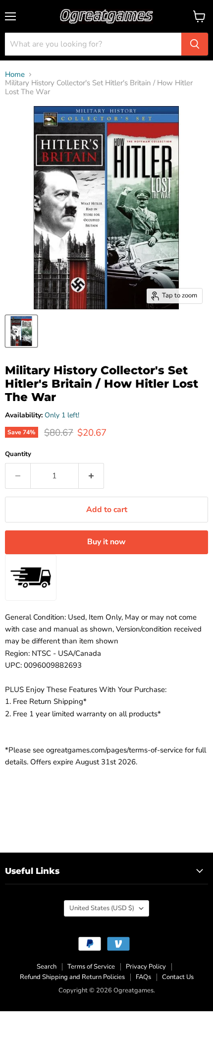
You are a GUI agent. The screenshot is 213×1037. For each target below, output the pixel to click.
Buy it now (106, 541)
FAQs (143, 977)
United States (101, 908)
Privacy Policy (146, 966)
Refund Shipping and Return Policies (72, 977)
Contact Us (178, 977)
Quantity (18, 454)
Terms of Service (91, 966)
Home (15, 74)
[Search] (194, 44)
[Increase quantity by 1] (91, 476)
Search (46, 966)
